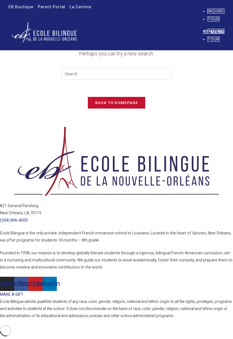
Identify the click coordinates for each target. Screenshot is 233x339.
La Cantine (80, 7)
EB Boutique (21, 7)
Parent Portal (51, 7)
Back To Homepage (116, 103)
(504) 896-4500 (14, 220)
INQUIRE (216, 11)
